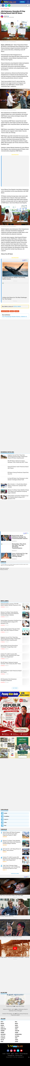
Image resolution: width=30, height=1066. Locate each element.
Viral (5, 825)
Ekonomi (3, 1030)
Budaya (2, 1025)
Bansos (2, 1023)
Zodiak (16, 1041)
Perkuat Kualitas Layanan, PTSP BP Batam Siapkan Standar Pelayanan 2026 (11, 604)
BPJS (16, 1021)
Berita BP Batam (5, 311)
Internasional (18, 1034)
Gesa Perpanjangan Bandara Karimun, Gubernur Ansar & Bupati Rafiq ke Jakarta (15, 316)
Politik (5, 813)
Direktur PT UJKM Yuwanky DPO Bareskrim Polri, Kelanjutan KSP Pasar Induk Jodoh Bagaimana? (10, 655)
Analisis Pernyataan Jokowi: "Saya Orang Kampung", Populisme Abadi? (15, 1014)
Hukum (16, 1032)
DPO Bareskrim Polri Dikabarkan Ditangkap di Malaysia (9, 679)
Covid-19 (6, 819)
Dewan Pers (3, 1028)
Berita (16, 1023)
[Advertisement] (15, 171)
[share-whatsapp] (9, 5)
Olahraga (3, 1037)
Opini (16, 1037)
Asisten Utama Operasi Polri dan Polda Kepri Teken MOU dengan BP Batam (10, 629)
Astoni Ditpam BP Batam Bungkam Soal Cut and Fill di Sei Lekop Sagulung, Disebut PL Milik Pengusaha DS (11, 834)
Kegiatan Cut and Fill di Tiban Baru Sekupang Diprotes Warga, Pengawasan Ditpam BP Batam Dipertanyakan (10, 639)
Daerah (11, 311)
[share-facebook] (3, 5)
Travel (16, 1039)
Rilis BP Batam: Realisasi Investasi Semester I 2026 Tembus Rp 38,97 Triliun (11, 663)
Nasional (17, 1036)
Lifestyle (3, 1036)
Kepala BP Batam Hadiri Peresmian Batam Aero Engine (11, 671)
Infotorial (3, 1034)
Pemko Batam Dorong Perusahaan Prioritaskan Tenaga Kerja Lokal (9, 646)
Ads (15, 1046)
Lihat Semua (15, 688)
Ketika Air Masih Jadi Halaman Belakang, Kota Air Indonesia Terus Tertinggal (15, 1010)
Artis (2, 1021)
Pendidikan (6, 816)
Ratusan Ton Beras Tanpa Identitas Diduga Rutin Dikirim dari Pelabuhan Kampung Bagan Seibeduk (10, 613)
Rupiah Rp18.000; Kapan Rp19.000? (15, 1006)
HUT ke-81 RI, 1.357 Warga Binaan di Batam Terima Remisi (12, 849)
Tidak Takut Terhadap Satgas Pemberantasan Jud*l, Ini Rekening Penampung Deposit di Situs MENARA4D (11, 867)
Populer (22, 1)
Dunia (16, 1028)
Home (2, 8)
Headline (17, 311)
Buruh (16, 1025)
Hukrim (2, 1032)
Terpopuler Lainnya (15, 873)
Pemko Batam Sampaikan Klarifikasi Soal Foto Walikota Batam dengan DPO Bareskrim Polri (11, 622)
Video (5, 822)
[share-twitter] (6, 5)
